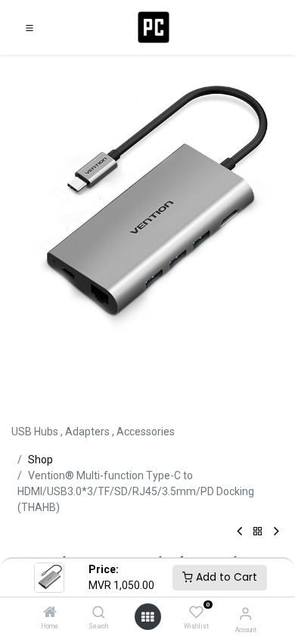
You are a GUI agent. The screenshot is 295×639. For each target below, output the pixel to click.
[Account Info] (245, 613)
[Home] (50, 613)
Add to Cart (225, 576)
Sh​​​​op (40, 460)
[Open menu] (147, 617)
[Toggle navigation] (29, 27)
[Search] (99, 613)
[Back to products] (258, 532)
